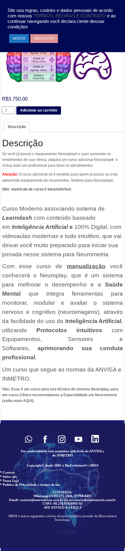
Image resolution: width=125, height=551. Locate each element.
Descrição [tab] (17, 127)
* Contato (7, 472)
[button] (28, 439)
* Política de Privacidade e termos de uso (30, 484)
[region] (62, 485)
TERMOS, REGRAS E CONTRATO (70, 15)
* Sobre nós (8, 476)
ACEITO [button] (19, 38)
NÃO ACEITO (44, 38)
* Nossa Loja (9, 480)
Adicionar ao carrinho (38, 110)
